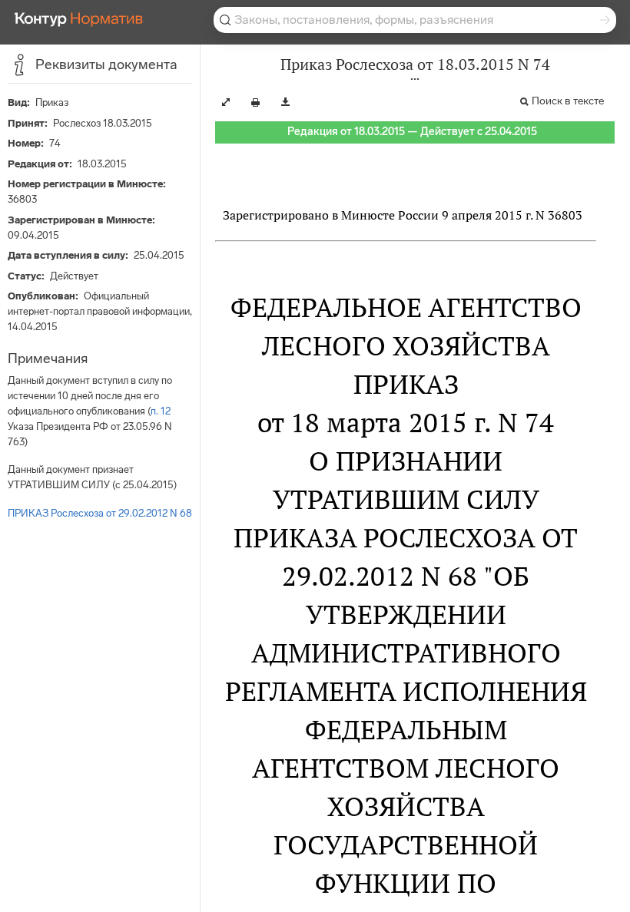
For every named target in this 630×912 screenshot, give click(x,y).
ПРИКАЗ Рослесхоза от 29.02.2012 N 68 (100, 513)
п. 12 (161, 411)
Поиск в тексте (568, 100)
